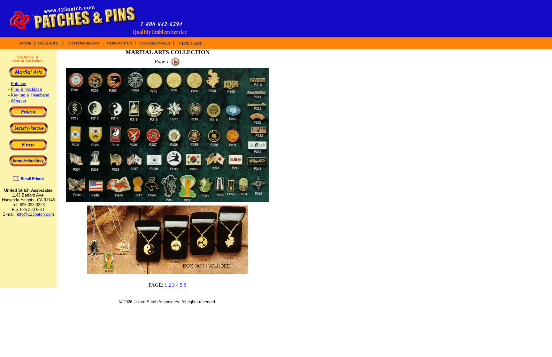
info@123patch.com (35, 214)
